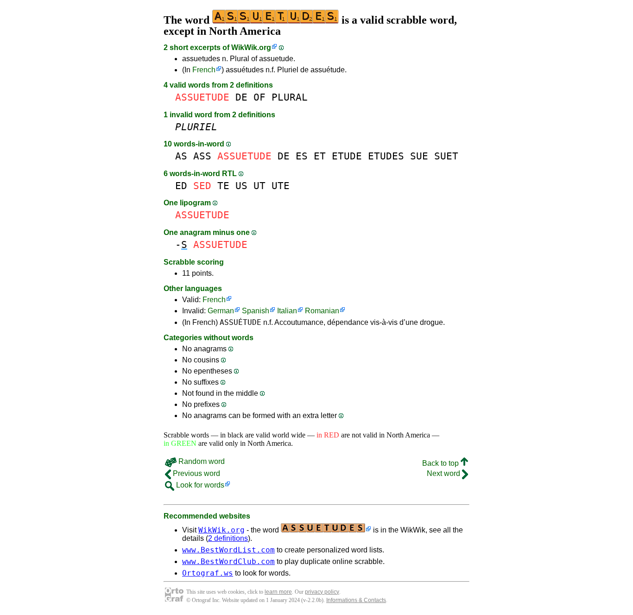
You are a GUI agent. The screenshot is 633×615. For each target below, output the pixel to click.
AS (181, 156)
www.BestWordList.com (228, 549)
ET (320, 156)
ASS (202, 156)
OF (259, 97)
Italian (287, 311)
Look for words (199, 485)
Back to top (441, 463)
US (241, 185)
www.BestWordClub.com (228, 561)
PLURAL (290, 97)
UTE (281, 185)
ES (302, 156)
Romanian (322, 311)
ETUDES (386, 156)
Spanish (255, 311)
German (221, 311)
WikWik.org (251, 47)
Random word (201, 461)
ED (181, 185)
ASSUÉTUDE (240, 322)
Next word (444, 473)
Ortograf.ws (207, 573)
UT (259, 185)
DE (241, 97)
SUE (419, 156)
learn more (278, 592)
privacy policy (322, 592)
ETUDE (347, 156)
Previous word (195, 473)
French (203, 70)
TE (223, 185)
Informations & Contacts (356, 600)
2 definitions (228, 538)
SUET (446, 156)
